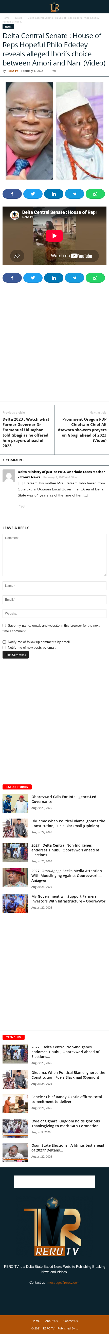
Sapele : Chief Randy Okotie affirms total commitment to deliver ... (66, 1099)
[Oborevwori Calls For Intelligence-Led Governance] (15, 803)
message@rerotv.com (63, 1282)
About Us (51, 1321)
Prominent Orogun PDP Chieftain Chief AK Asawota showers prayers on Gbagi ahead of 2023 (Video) (82, 430)
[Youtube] (66, 1292)
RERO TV (12, 71)
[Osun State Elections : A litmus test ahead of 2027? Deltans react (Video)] (15, 1152)
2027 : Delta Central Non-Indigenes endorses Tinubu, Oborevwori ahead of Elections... (65, 850)
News (18, 17)
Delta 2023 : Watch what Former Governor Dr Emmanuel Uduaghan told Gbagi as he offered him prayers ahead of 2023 (26, 432)
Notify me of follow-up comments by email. (39, 642)
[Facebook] (43, 1292)
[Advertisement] (54, 344)
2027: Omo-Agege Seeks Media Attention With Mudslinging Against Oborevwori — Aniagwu (66, 875)
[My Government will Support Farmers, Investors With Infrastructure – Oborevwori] (15, 903)
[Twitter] (55, 1292)
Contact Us (70, 1321)
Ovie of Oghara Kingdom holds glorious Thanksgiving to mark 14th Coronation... (66, 1123)
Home (6, 17)
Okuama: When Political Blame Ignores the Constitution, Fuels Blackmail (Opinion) (68, 823)
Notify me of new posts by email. (32, 647)
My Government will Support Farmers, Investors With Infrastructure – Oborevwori (68, 898)
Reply (21, 506)
